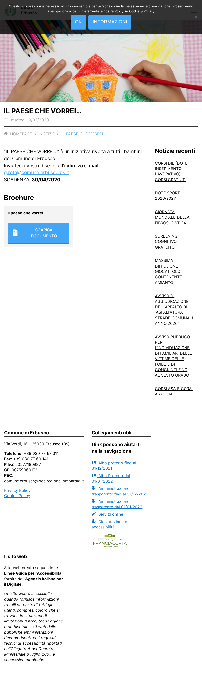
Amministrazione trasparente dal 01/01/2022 (117, 504)
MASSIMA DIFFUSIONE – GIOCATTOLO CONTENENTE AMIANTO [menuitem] (168, 271)
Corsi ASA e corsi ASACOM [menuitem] (174, 391)
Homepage (21, 133)
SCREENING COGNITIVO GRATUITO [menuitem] (166, 242)
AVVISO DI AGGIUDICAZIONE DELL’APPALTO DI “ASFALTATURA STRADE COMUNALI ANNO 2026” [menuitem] (174, 309)
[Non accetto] (195, 16)
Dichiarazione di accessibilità (110, 524)
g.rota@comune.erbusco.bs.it (36, 172)
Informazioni (110, 21)
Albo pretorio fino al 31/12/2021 (114, 465)
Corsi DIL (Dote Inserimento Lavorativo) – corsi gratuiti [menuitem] (171, 171)
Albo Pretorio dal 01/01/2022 (111, 478)
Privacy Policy (17, 490)
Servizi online (110, 514)
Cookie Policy (17, 495)
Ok (78, 21)
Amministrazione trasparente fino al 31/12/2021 (120, 491)
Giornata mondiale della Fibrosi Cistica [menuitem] (172, 217)
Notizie (47, 133)
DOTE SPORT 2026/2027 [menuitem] (167, 195)
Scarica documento (44, 232)
